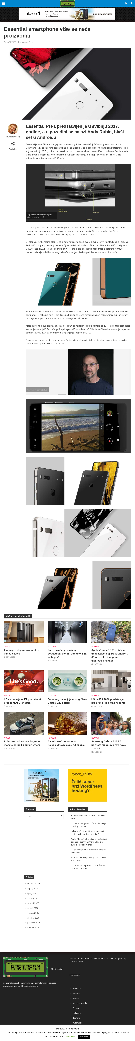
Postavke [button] (70, 1036)
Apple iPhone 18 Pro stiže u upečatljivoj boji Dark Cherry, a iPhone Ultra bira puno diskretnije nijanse (109, 655)
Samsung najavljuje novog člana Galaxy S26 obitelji (67, 701)
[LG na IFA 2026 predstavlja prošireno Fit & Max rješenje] (111, 681)
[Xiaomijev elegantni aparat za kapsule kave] (24, 631)
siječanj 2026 (33, 917)
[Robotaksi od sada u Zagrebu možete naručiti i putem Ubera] (24, 723)
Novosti (8, 646)
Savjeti (76, 998)
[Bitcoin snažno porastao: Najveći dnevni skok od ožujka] (67, 723)
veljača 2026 (33, 913)
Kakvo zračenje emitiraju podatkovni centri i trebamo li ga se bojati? (67, 654)
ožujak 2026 (32, 908)
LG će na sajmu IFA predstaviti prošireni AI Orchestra (22, 701)
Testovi (76, 1017)
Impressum (74, 975)
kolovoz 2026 (33, 883)
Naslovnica (77, 988)
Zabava (76, 1008)
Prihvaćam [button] (84, 1036)
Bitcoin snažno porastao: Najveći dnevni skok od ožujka (66, 743)
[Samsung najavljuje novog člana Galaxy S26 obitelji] (67, 681)
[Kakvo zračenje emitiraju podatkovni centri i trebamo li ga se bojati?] (67, 631)
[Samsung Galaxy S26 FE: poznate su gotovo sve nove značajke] (111, 723)
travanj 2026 (33, 903)
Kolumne (77, 1013)
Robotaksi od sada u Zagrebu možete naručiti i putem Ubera (22, 743)
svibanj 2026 (33, 898)
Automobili (77, 1022)
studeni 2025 (33, 927)
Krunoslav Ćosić (26, 42)
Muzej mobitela (80, 1003)
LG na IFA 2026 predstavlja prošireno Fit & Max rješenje (108, 701)
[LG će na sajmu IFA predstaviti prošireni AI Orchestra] (24, 681)
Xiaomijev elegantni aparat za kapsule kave (21, 652)
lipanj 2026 (32, 893)
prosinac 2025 (33, 922)
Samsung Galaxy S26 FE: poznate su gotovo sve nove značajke (108, 745)
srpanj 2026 (32, 888)
